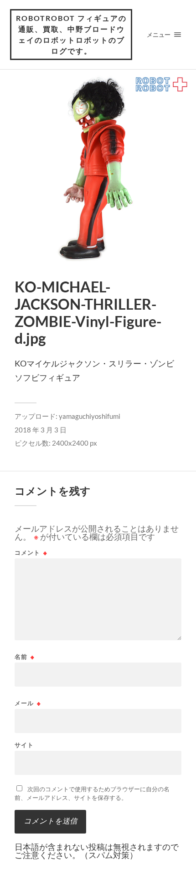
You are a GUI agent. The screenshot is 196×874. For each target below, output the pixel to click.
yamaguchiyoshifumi (89, 416)
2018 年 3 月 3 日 (41, 430)
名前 (25, 657)
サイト (24, 745)
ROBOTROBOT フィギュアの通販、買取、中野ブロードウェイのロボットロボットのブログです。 (71, 34)
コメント (31, 553)
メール (28, 703)
